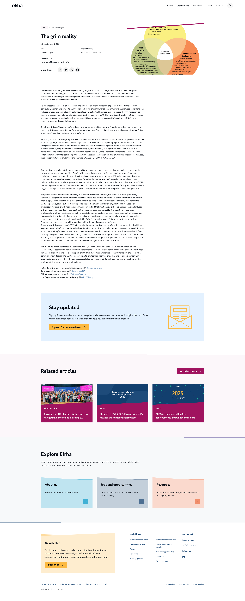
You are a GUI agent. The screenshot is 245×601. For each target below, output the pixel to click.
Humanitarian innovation (166, 539)
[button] (170, 5)
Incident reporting (163, 561)
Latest (44, 27)
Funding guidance (137, 558)
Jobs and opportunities (165, 552)
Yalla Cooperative (56, 589)
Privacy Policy (184, 584)
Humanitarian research (139, 539)
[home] (17, 6)
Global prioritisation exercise (164, 545)
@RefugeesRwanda (77, 274)
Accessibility (171, 584)
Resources (134, 554)
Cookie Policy (198, 584)
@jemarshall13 (78, 271)
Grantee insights (58, 27)
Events (132, 549)
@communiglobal (94, 268)
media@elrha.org (188, 545)
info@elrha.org (188, 540)
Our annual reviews (137, 544)
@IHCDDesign (87, 277)
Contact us (160, 556)
